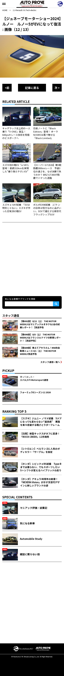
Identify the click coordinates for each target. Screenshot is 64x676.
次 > (57, 88)
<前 (7, 88)
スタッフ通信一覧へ (50, 362)
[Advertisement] (32, 259)
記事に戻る (32, 88)
